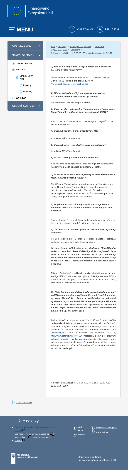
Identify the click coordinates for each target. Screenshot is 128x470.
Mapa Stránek (102, 432)
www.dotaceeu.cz (40, 434)
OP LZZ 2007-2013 (59, 50)
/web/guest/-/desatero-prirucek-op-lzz (69, 84)
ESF (53, 47)
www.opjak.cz (21, 437)
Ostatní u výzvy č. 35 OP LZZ (100, 53)
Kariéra (18, 440)
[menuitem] (81, 29)
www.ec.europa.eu (42, 437)
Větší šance (80, 429)
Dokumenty (75, 50)
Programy (62, 47)
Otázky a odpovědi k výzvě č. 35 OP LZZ (68, 53)
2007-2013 (99, 47)
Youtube (81, 435)
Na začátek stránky (24, 402)
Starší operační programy (80, 47)
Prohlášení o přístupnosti (106, 428)
